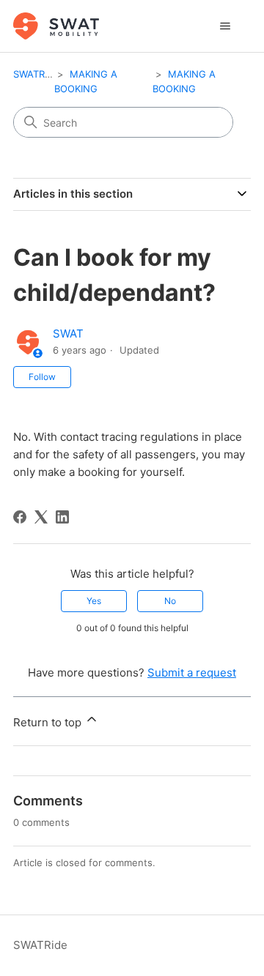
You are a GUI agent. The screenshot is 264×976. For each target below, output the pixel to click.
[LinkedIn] (62, 517)
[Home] (56, 26)
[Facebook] (19, 517)
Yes (94, 600)
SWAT (68, 333)
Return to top (48, 722)
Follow (42, 376)
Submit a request (191, 672)
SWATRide (36, 74)
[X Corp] (41, 517)
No (170, 600)
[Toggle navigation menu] (225, 26)
